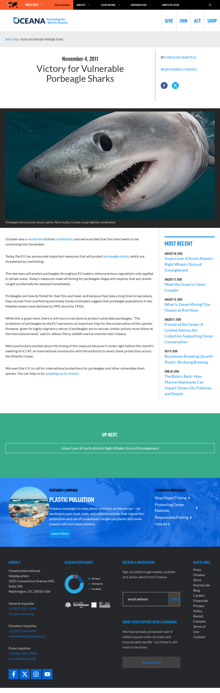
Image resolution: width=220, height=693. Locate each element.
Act (197, 20)
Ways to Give (170, 4)
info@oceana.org (21, 614)
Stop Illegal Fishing (171, 497)
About (81, 4)
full (40, 239)
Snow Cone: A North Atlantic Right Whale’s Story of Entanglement (189, 264)
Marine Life (201, 585)
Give (169, 20)
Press (197, 569)
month (32, 239)
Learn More (60, 533)
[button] (164, 85)
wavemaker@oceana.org (26, 636)
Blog (16, 39)
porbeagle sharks (116, 256)
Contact (199, 637)
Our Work (108, 4)
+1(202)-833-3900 (23, 608)
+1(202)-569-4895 (23, 631)
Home (8, 39)
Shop (212, 20)
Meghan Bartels (181, 57)
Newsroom (139, 4)
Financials (200, 600)
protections (64, 239)
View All (161, 524)
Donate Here (151, 662)
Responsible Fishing (179, 69)
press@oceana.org (22, 658)
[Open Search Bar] (210, 5)
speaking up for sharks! (62, 373)
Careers (199, 595)
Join (183, 20)
